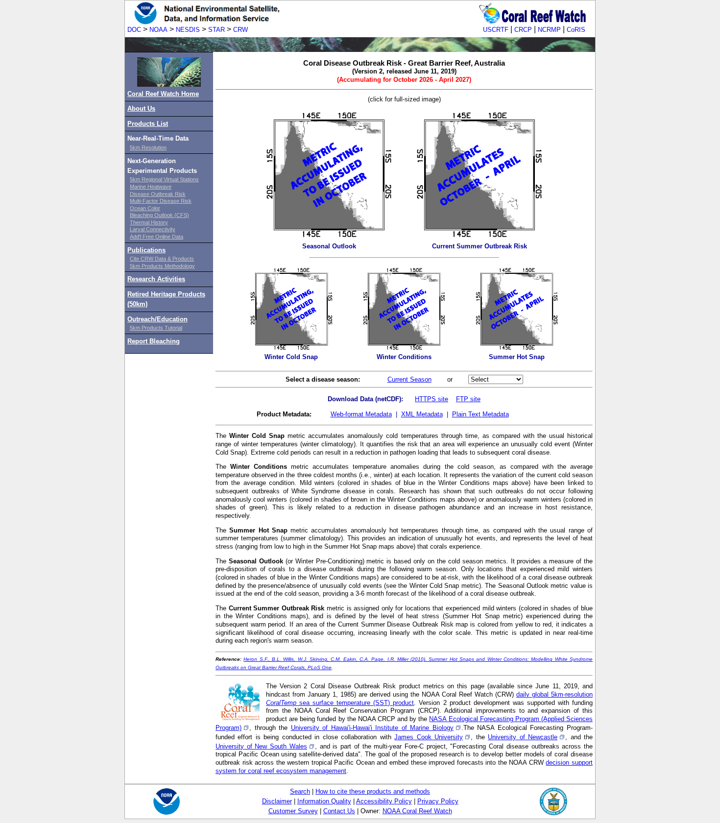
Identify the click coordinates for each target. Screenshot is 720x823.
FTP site (468, 399)
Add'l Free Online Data (156, 237)
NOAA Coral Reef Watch (417, 811)
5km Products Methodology (162, 266)
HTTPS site (431, 399)
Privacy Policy (437, 801)
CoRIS (576, 29)
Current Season (409, 379)
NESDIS (188, 29)
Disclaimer (277, 801)
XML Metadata (422, 414)
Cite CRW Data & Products (162, 259)
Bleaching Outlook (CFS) (159, 215)
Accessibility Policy (384, 801)
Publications (146, 250)
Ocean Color (145, 208)
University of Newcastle (522, 737)
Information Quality (324, 801)
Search (300, 791)
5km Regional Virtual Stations (164, 179)
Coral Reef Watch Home (163, 93)
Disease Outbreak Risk (158, 194)
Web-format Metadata (361, 414)
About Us (141, 108)
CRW (240, 29)
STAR (216, 29)
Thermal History (149, 222)
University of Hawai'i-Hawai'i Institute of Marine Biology (372, 727)
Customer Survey (293, 811)
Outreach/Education (157, 319)
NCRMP (549, 29)
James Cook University (428, 737)
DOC (134, 29)
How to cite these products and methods (372, 791)
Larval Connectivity (152, 229)
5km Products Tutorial (156, 328)
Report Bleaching (153, 341)
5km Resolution (148, 147)
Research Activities (156, 279)
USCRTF (495, 29)
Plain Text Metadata (480, 414)
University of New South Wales (261, 746)
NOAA (158, 29)
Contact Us (339, 811)
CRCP (523, 29)
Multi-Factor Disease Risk (161, 201)
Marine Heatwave (150, 187)
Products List (147, 123)
